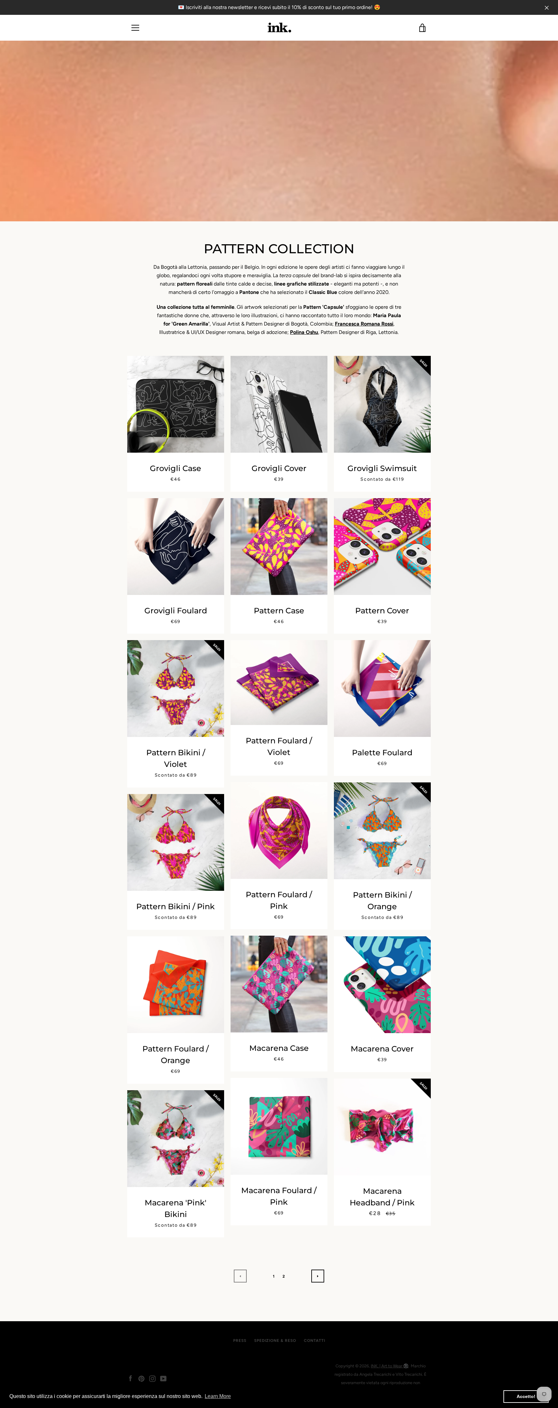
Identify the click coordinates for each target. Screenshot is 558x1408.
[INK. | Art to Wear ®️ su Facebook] (130, 1378)
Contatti (314, 1340)
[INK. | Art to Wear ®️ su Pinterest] (141, 1378)
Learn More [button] (218, 1396)
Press (239, 1340)
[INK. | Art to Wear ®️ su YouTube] (163, 1378)
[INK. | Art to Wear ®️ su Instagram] (152, 1378)
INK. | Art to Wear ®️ (389, 1365)
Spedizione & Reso (275, 1340)
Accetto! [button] (526, 1396)
